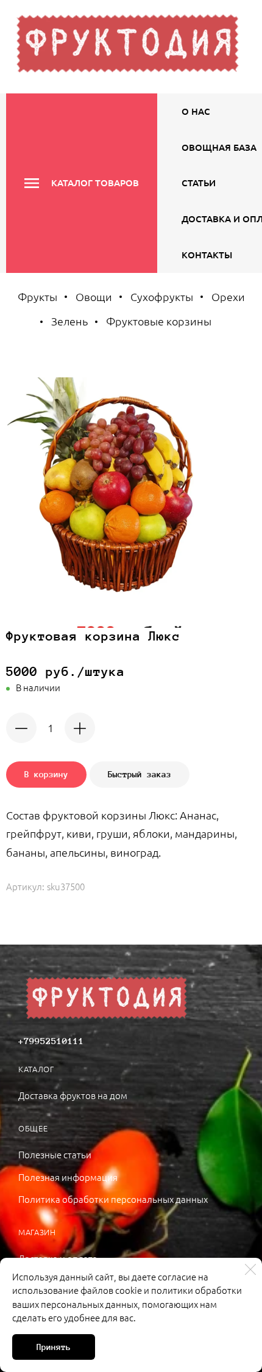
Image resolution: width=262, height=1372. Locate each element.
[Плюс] (80, 728)
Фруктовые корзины (158, 321)
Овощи (94, 296)
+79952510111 (51, 1041)
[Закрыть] (250, 1269)
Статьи (199, 182)
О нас (196, 111)
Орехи (228, 296)
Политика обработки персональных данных (113, 1198)
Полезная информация (68, 1177)
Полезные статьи (54, 1154)
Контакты (207, 255)
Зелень (69, 321)
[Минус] (21, 728)
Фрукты (37, 296)
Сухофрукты (161, 296)
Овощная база (219, 147)
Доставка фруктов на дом (72, 1095)
